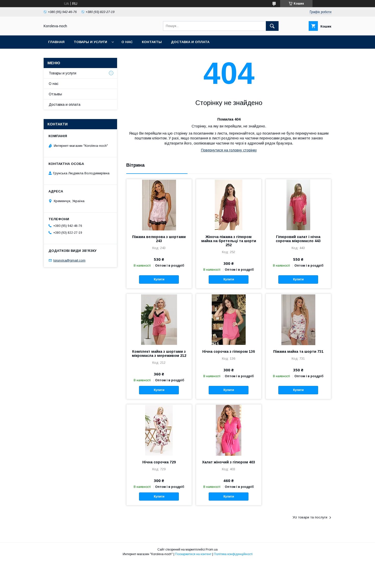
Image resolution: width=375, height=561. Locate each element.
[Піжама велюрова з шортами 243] (159, 204)
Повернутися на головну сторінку (229, 150)
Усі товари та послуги (310, 517)
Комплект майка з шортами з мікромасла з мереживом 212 (159, 353)
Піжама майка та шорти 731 (298, 351)
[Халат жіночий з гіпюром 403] (228, 430)
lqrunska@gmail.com (69, 260)
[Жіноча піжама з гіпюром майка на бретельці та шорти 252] (228, 204)
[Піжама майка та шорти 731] (298, 319)
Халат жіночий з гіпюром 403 (228, 462)
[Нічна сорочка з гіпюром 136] (228, 319)
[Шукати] (272, 26)
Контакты (152, 42)
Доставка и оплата (190, 42)
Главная (56, 42)
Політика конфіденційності (233, 554)
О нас (127, 42)
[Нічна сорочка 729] (159, 430)
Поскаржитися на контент (193, 554)
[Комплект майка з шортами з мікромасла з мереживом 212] (159, 319)
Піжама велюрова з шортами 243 (159, 239)
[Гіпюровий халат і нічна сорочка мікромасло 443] (298, 204)
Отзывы (55, 94)
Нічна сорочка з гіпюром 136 (228, 351)
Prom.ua (212, 549)
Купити (159, 279)
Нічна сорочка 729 (159, 462)
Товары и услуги (90, 42)
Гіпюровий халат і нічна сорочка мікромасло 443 (298, 239)
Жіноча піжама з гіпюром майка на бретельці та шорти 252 (228, 241)
